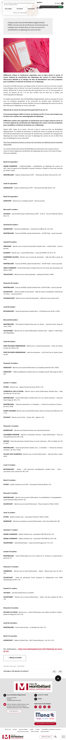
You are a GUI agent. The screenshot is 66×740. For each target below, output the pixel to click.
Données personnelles (23, 731)
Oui (54, 671)
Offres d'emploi (35, 731)
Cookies (37, 729)
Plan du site (8, 729)
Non (60, 671)
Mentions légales (23, 729)
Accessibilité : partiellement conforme (51, 729)
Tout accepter (8, 8)
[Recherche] (55, 736)
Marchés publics (45, 731)
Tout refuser (20, 8)
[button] (59, 3)
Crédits (31, 729)
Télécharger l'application (45, 723)
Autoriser (60, 6)
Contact (40, 698)
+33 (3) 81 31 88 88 (43, 695)
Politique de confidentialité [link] (20, 13)
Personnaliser (31, 8)
